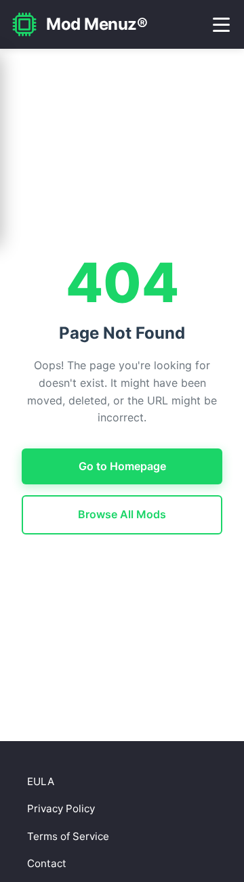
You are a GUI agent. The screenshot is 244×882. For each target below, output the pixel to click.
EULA (40, 781)
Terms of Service (68, 836)
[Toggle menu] (221, 24)
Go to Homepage (122, 466)
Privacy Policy (61, 808)
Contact (46, 863)
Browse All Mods (122, 514)
